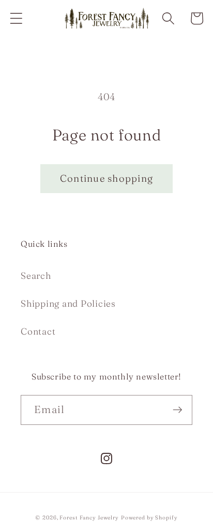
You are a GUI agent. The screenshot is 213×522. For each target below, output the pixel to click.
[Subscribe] (177, 410)
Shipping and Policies (68, 303)
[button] (16, 18)
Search (36, 275)
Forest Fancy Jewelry (89, 517)
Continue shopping (106, 178)
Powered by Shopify (149, 517)
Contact (38, 331)
